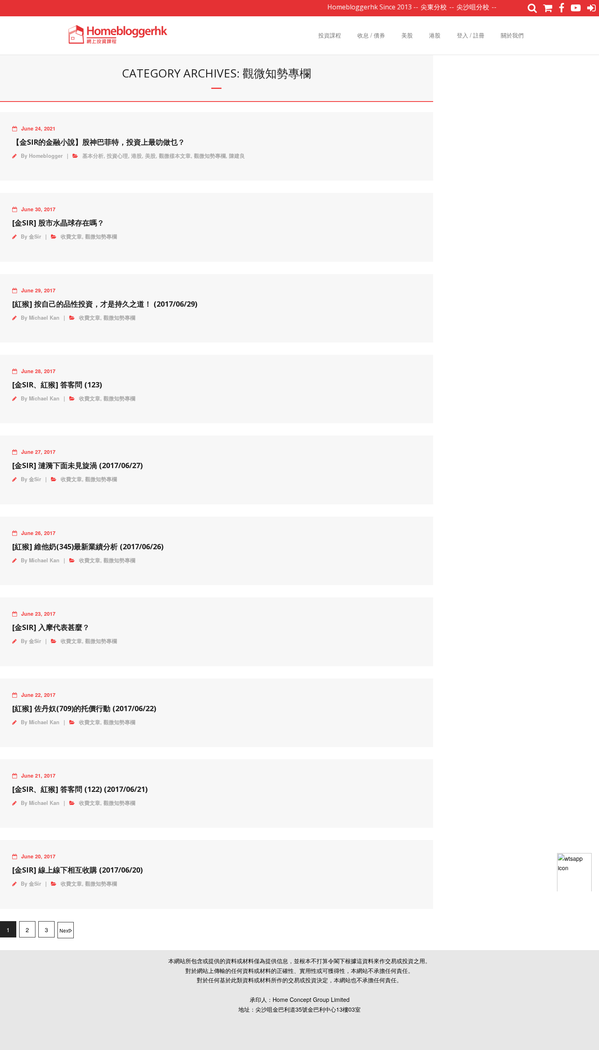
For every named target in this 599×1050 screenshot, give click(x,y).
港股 (434, 35)
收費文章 (71, 236)
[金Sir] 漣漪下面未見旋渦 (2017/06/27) (77, 465)
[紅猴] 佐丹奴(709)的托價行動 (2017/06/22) (84, 708)
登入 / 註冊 (470, 35)
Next (64, 930)
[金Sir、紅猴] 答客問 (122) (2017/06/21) (80, 789)
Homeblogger (46, 155)
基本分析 (93, 155)
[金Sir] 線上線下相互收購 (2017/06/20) (77, 870)
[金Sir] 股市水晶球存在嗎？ (58, 223)
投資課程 (329, 35)
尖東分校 (421, 6)
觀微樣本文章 (175, 155)
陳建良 (237, 155)
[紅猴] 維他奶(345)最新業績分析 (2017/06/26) (87, 546)
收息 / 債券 (371, 35)
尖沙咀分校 (460, 6)
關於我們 (512, 35)
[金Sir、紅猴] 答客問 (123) (57, 384)
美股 (407, 35)
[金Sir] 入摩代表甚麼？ (51, 627)
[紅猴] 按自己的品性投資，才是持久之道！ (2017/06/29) (104, 304)
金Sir (35, 236)
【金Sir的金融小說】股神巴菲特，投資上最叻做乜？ (98, 142)
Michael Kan (44, 317)
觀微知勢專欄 (210, 155)
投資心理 (117, 155)
